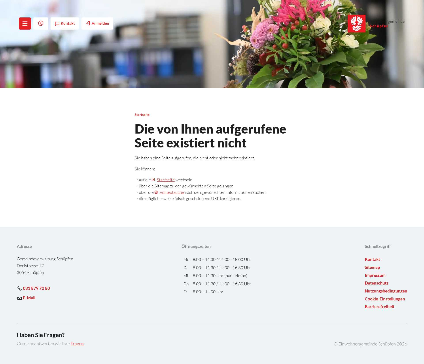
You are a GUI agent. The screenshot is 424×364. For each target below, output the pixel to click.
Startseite (166, 179)
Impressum (375, 275)
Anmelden (100, 23)
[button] (25, 23)
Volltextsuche (172, 192)
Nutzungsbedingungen (386, 290)
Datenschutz (376, 282)
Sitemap (372, 267)
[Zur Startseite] (376, 23)
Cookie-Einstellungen (385, 298)
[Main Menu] (24, 23)
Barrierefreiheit (379, 306)
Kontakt (68, 23)
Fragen (77, 343)
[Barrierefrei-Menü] (40, 23)
